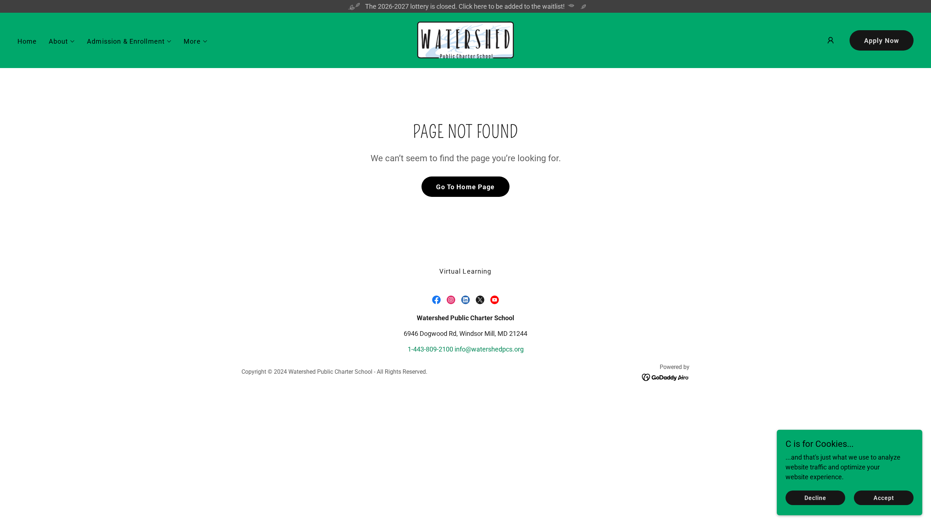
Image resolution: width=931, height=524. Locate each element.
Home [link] (27, 41)
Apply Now (881, 40)
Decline (815, 498)
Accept (884, 498)
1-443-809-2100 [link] (430, 349)
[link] (465, 40)
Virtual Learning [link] (465, 271)
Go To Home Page (465, 187)
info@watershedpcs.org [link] (489, 349)
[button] (62, 41)
